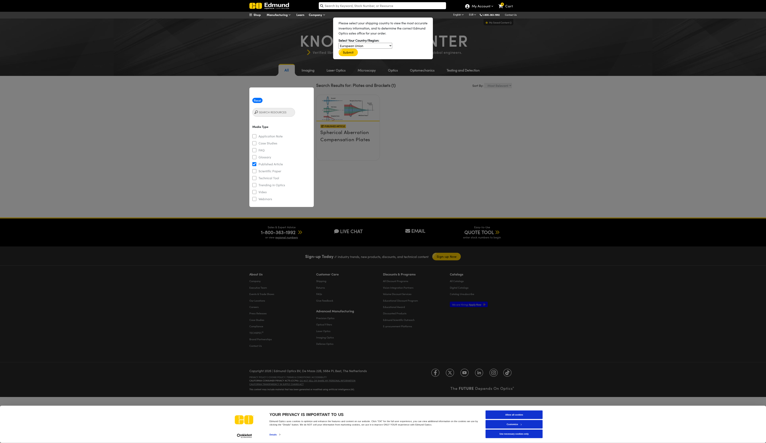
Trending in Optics (272, 185)
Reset (257, 100)
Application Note (271, 136)
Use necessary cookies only (514, 434)
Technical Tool (269, 178)
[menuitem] (259, 14)
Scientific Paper (270, 171)
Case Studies (268, 143)
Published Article (271, 164)
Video (263, 192)
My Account (481, 6)
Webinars (265, 199)
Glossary (265, 157)
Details (273, 434)
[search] (382, 5)
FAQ (262, 150)
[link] (507, 3)
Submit (348, 52)
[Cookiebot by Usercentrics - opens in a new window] (244, 436)
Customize (512, 424)
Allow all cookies (514, 415)
